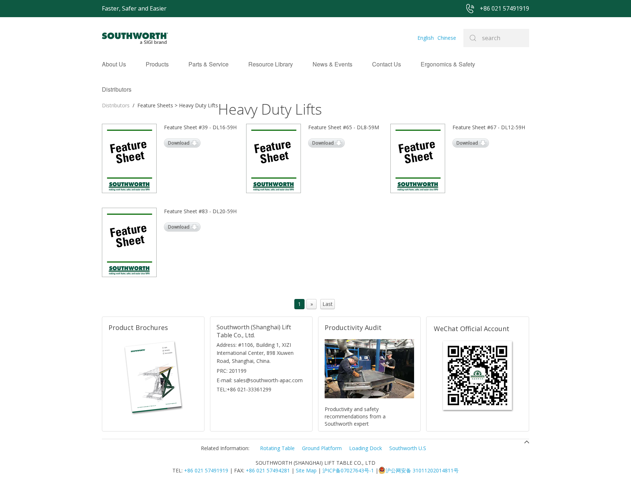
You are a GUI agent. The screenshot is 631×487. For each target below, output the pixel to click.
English (425, 37)
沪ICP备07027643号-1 (348, 470)
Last (327, 303)
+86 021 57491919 (206, 470)
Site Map (306, 470)
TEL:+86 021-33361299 (244, 389)
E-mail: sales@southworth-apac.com (260, 380)
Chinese (446, 37)
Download (179, 143)
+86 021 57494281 (268, 470)
